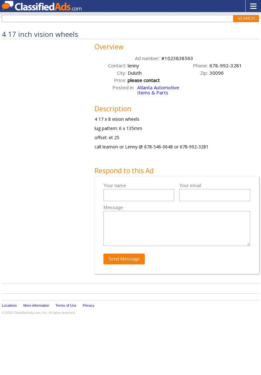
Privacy (89, 305)
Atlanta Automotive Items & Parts (158, 90)
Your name (114, 185)
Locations (9, 305)
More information (36, 305)
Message (113, 207)
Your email (190, 185)
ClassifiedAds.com (27, 312)
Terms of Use (65, 305)
